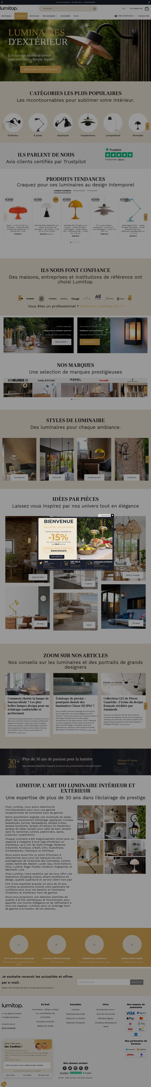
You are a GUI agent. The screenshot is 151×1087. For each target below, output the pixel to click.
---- (40, 555)
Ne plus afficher (105, 515)
